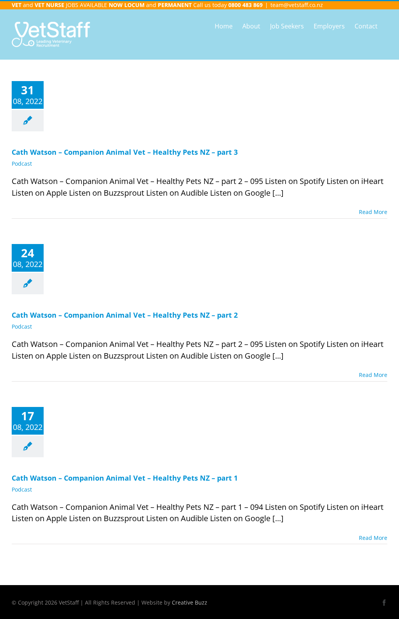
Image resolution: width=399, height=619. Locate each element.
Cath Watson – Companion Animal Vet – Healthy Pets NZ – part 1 (125, 478)
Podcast (22, 163)
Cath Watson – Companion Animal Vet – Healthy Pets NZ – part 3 (125, 152)
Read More (373, 212)
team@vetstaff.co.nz (296, 5)
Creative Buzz (189, 602)
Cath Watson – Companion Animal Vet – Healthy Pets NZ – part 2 (125, 315)
